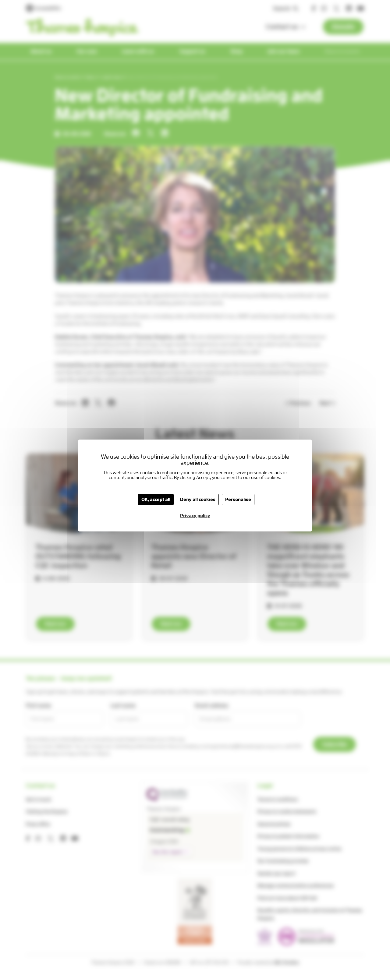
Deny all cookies (197, 499)
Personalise (238, 499)
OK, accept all (155, 499)
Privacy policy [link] (195, 515)
